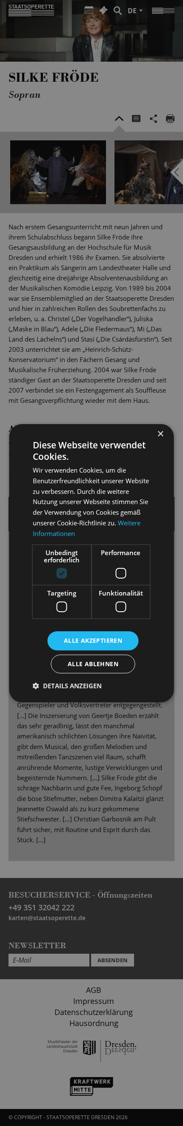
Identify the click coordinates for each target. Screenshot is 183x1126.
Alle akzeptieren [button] (93, 640)
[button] (67, 686)
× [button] (160, 433)
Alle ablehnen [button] (93, 664)
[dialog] (91, 563)
